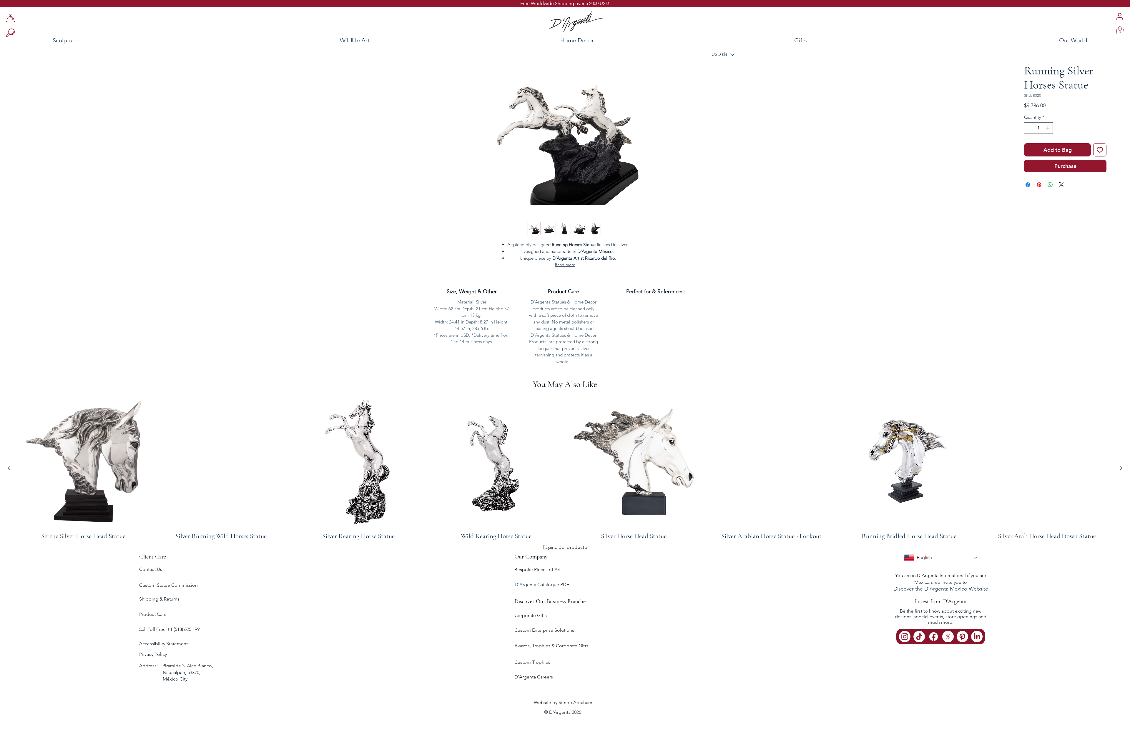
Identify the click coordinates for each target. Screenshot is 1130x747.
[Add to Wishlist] (1099, 149)
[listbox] (723, 54)
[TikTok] (919, 636)
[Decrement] (1029, 128)
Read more (565, 264)
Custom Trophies (532, 662)
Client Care (152, 556)
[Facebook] (933, 636)
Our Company (531, 556)
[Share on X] (1061, 184)
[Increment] (1048, 128)
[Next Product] (1121, 467)
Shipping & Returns (159, 599)
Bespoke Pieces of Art (537, 569)
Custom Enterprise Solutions (544, 630)
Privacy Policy (153, 654)
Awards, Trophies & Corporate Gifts (551, 645)
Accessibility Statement (163, 643)
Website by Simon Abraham (563, 702)
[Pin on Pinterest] (1039, 184)
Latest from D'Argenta (940, 601)
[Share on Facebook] (1027, 184)
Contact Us (150, 569)
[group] (565, 468)
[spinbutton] (1038, 128)
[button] (723, 54)
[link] (1120, 30)
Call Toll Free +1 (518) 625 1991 (171, 629)
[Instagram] (904, 636)
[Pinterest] (962, 636)
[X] (948, 636)
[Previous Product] (8, 467)
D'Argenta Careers (533, 677)
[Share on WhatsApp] (1050, 184)
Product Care (153, 614)
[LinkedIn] (977, 636)
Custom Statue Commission (168, 585)
